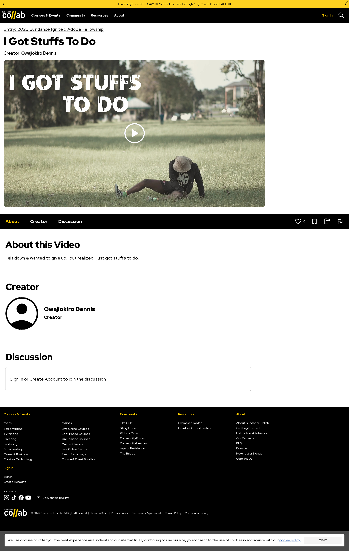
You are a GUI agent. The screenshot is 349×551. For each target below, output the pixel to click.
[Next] (345, 4)
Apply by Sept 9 (218, 4)
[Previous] (3, 4)
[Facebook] (21, 497)
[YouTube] (28, 497)
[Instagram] (6, 497)
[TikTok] (14, 497)
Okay (323, 540)
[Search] (341, 15)
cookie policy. (290, 540)
